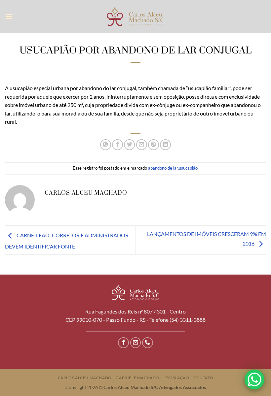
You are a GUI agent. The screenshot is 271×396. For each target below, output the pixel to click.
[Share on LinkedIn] (165, 144)
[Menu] (9, 16)
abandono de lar (163, 168)
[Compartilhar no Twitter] (129, 144)
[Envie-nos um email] (135, 342)
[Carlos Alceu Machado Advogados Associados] (136, 16)
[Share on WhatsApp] (105, 144)
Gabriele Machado (137, 377)
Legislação (176, 377)
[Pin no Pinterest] (153, 144)
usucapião (188, 168)
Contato (203, 377)
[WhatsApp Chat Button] (254, 379)
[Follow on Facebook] (123, 342)
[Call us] (147, 342)
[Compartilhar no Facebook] (117, 144)
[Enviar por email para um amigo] (141, 144)
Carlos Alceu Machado (85, 377)
